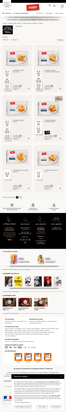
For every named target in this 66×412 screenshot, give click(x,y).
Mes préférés (49, 13)
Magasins (31, 321)
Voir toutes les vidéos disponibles (11, 313)
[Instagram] (24, 239)
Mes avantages (59, 13)
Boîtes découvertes (38, 334)
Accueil (4, 23)
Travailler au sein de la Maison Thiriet (57, 228)
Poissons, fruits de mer (28, 330)
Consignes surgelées (40, 321)
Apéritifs (29, 328)
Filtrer (15, 40)
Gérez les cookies (10, 374)
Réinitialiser (60, 39)
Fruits (32, 332)
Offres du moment (9, 328)
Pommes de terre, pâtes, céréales (13, 332)
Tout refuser (42, 406)
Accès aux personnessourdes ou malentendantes (40, 242)
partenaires (52, 381)
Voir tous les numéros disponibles (11, 291)
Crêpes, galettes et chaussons (30, 23)
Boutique (46, 334)
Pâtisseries (51, 332)
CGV (38, 372)
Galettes (41, 23)
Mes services (39, 13)
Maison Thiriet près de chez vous (25, 228)
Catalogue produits (54, 372)
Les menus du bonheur (21, 13)
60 (20, 197)
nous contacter (41, 224)
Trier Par (5, 40)
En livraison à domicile (10, 321)
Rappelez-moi (41, 236)
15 (17, 197)
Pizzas (57, 328)
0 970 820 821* (41, 229)
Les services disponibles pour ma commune (24, 372)
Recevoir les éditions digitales (10, 269)
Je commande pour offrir (35, 323)
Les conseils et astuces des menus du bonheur (22, 341)
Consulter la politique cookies (21, 402)
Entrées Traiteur (36, 328)
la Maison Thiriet (9, 224)
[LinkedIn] (25, 242)
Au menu (7, 341)
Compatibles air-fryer (20, 328)
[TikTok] (27, 239)
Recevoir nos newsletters (24, 269)
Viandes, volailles (39, 330)
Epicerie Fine (30, 334)
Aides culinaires (26, 332)
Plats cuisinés (18, 330)
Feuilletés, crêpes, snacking (14, 23)
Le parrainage (8, 323)
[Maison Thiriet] (33, 7)
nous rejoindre (56, 224)
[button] (54, 6)
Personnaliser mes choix (23, 406)
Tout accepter (56, 406)
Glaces (36, 332)
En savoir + (33, 347)
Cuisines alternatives (20, 334)
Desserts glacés (43, 332)
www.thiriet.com (41, 381)
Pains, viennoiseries (9, 334)
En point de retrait (21, 321)
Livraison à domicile (52, 321)
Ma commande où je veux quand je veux (25, 233)
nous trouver (25, 224)
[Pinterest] (30, 239)
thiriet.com (10, 372)
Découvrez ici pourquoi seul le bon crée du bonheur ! (9, 229)
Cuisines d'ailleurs (9, 330)
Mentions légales (44, 372)
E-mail (41, 238)
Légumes (46, 330)
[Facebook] (21, 239)
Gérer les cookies (55, 395)
